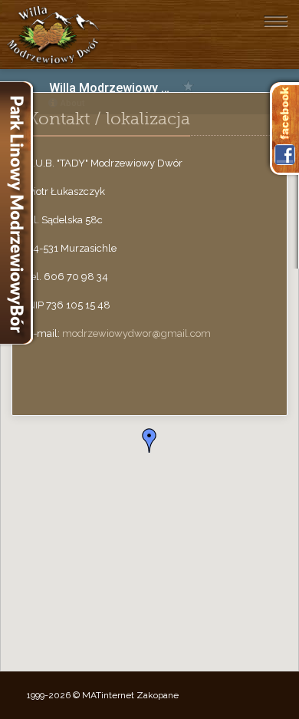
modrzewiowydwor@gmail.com (136, 333)
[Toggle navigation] (275, 20)
